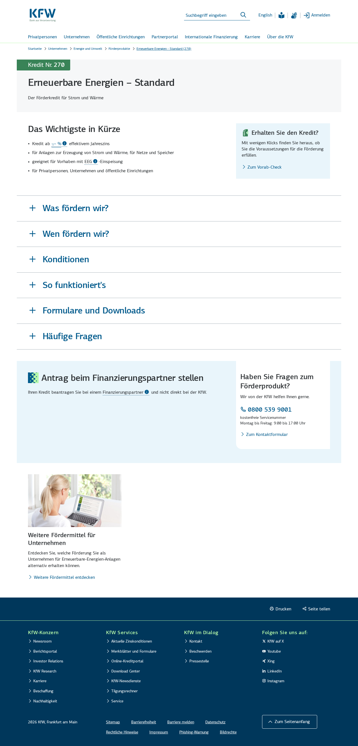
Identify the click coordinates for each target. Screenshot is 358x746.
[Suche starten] (243, 15)
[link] (59, 144)
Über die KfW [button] (280, 37)
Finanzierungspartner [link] (123, 392)
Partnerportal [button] (165, 37)
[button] (179, 208)
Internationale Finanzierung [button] (211, 37)
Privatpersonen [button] (42, 37)
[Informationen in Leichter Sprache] (281, 15)
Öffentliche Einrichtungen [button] (120, 37)
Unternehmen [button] (77, 37)
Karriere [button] (252, 37)
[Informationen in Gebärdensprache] (294, 15)
